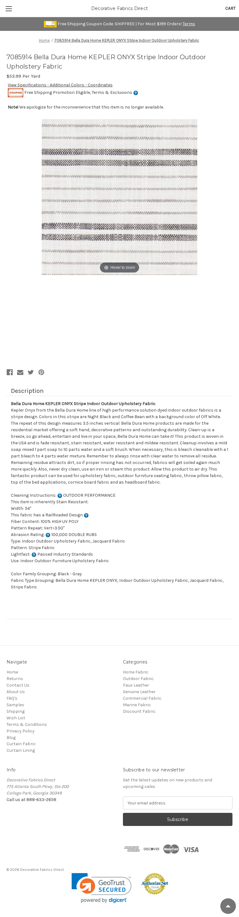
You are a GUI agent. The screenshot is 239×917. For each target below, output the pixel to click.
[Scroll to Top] (228, 906)
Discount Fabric (139, 711)
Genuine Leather (139, 691)
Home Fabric (135, 672)
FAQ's (12, 698)
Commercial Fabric (142, 698)
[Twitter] (31, 372)
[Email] (20, 372)
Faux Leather (136, 685)
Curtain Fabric (21, 743)
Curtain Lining (21, 750)
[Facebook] (10, 372)
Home (12, 672)
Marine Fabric (137, 704)
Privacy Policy (21, 731)
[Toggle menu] (8, 8)
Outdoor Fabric (138, 678)
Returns (15, 678)
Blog (11, 737)
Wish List (16, 718)
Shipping (16, 711)
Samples (15, 704)
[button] (101, 888)
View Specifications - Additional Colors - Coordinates (60, 85)
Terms (189, 24)
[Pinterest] (41, 372)
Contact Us (18, 685)
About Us (16, 691)
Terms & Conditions (27, 724)
